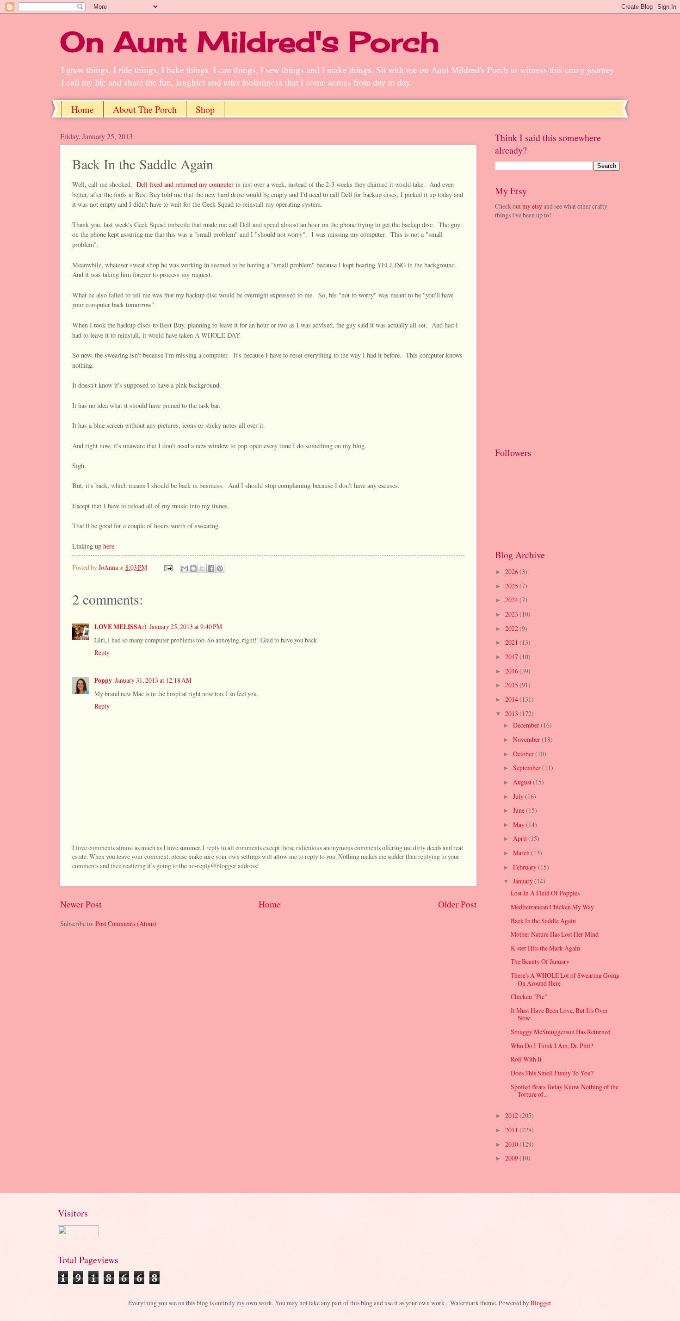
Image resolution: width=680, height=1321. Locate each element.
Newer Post (80, 904)
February (525, 867)
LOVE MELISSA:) (120, 626)
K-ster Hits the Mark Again (545, 948)
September (527, 767)
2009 (512, 1158)
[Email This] (184, 568)
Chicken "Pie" (529, 996)
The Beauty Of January (540, 961)
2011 (512, 1129)
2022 (512, 628)
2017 (512, 656)
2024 (512, 599)
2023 (512, 614)
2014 (512, 699)
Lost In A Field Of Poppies (545, 893)
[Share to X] (202, 568)
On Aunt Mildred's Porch (249, 41)
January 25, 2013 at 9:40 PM (185, 626)
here (108, 546)
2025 (512, 585)
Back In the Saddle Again (543, 920)
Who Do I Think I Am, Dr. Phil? (552, 1045)
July (519, 796)
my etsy (532, 206)
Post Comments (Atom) (125, 923)
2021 (512, 642)
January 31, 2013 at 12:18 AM (153, 680)
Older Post (457, 904)
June (519, 810)
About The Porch (145, 109)
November (527, 739)
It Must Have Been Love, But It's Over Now (559, 1014)
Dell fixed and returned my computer (185, 184)
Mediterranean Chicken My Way (552, 906)
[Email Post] (167, 567)
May (519, 824)
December (527, 725)
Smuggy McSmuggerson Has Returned (561, 1031)
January (523, 881)
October (524, 753)
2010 (512, 1144)
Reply (102, 652)
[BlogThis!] (193, 568)
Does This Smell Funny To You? (552, 1072)
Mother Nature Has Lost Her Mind (555, 934)
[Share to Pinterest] (219, 568)
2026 (512, 571)
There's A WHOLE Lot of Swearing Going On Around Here (565, 979)
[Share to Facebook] (211, 568)
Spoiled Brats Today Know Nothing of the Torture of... (564, 1090)
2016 (512, 671)
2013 (512, 713)
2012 (512, 1115)
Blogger (541, 1302)
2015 (512, 684)
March (522, 852)
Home (82, 109)
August (523, 782)
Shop (205, 109)
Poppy (103, 680)
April (520, 838)
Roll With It (526, 1059)
